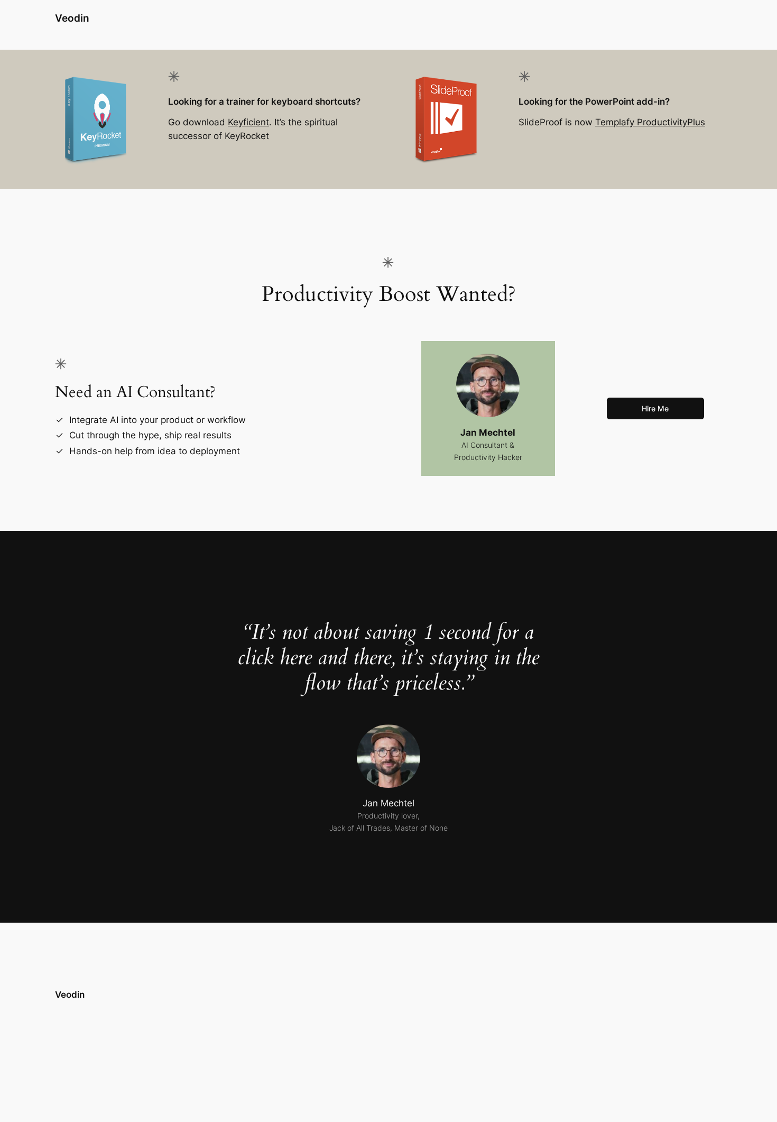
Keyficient (248, 122)
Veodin (72, 18)
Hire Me (655, 408)
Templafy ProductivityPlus (650, 122)
